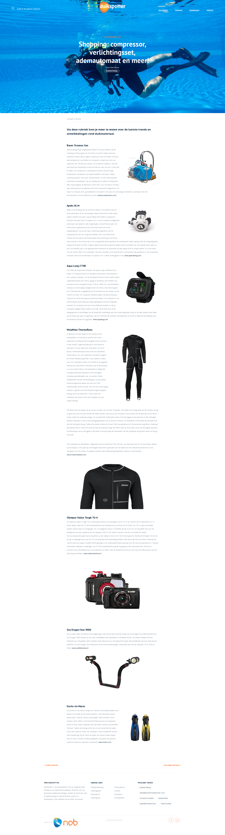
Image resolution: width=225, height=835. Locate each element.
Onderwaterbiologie (148, 804)
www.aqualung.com (100, 319)
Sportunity (118, 820)
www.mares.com (105, 742)
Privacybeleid (119, 798)
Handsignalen (96, 791)
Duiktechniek (166, 804)
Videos (210, 10)
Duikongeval (95, 798)
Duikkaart (194, 10)
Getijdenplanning (97, 787)
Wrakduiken (163, 798)
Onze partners (119, 787)
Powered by (48, 822)
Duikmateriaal (112, 71)
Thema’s (178, 10)
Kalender (163, 10)
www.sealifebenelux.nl (80, 648)
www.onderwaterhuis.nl (92, 553)
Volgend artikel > (172, 765)
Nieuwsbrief (95, 794)
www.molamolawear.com (76, 455)
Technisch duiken (147, 798)
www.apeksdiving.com (132, 255)
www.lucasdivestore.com (107, 195)
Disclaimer (118, 794)
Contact (117, 791)
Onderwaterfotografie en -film (152, 793)
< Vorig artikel (51, 765)
